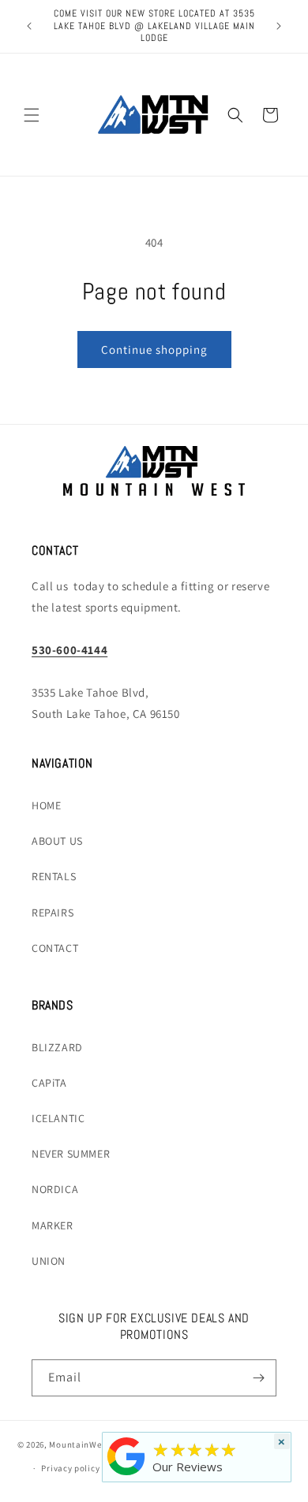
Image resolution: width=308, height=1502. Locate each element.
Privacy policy (70, 1468)
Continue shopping (154, 349)
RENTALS (54, 876)
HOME (46, 805)
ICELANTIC (58, 1118)
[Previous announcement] (29, 26)
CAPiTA (49, 1083)
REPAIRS (52, 912)
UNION (49, 1261)
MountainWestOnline (93, 1443)
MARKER (52, 1225)
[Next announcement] (278, 26)
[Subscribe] (258, 1377)
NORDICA (55, 1189)
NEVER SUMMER (71, 1154)
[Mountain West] (126, 1475)
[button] (31, 115)
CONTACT (55, 948)
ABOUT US (57, 841)
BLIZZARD (57, 1047)
